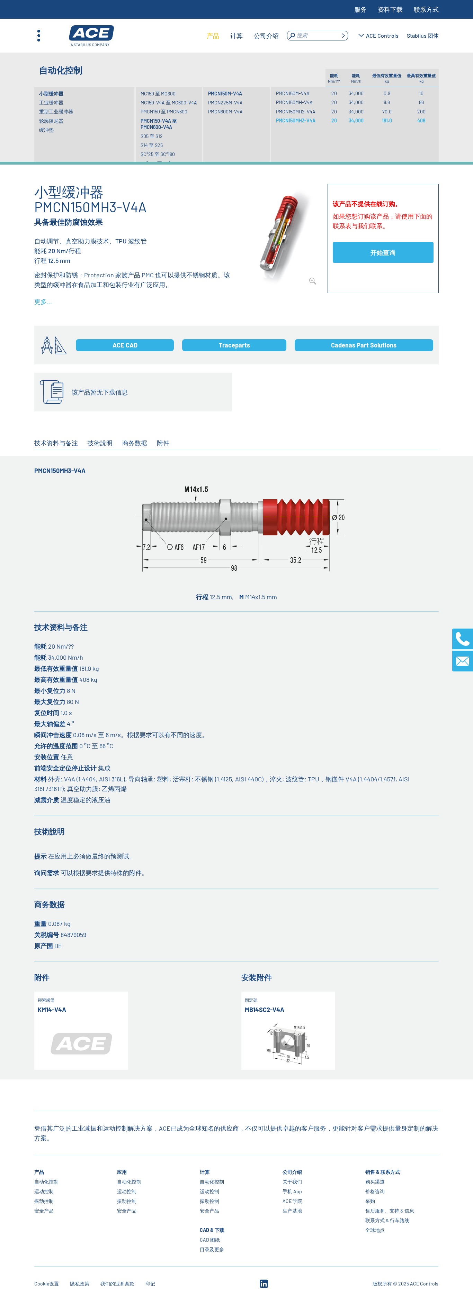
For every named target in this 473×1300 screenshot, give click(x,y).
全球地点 (375, 1230)
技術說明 (100, 443)
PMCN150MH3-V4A (295, 120)
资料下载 (390, 9)
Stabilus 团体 (423, 35)
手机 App (292, 1191)
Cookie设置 (46, 1284)
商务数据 (134, 443)
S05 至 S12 (152, 136)
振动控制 (44, 1201)
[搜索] (343, 35)
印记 (150, 1284)
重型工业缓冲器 (56, 111)
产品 (39, 1172)
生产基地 (292, 1211)
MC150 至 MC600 (158, 93)
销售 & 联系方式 (383, 1172)
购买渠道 (375, 1182)
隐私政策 (79, 1284)
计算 (205, 1172)
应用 (122, 1172)
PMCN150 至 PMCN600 (164, 111)
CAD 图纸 (210, 1240)
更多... (43, 301)
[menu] (243, 35)
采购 (370, 1201)
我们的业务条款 (117, 1284)
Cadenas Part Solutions (363, 345)
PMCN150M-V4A (225, 93)
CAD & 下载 (212, 1230)
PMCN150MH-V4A (294, 102)
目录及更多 (212, 1249)
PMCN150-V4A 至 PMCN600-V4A (159, 124)
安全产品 (44, 1211)
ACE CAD (125, 345)
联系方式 (426, 9)
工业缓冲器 (51, 102)
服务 (360, 9)
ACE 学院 (293, 1201)
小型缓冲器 (51, 93)
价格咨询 (375, 1191)
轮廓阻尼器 (51, 121)
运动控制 (44, 1191)
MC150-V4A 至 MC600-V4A (169, 102)
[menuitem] (213, 35)
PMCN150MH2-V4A (295, 111)
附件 (163, 443)
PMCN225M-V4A (225, 102)
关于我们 (292, 1182)
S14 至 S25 (152, 145)
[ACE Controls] (91, 35)
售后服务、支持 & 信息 (390, 1211)
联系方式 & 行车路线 (388, 1220)
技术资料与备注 (56, 443)
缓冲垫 (46, 130)
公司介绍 (292, 1172)
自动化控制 (46, 1182)
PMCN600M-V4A (225, 111)
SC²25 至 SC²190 (158, 154)
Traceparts (234, 345)
